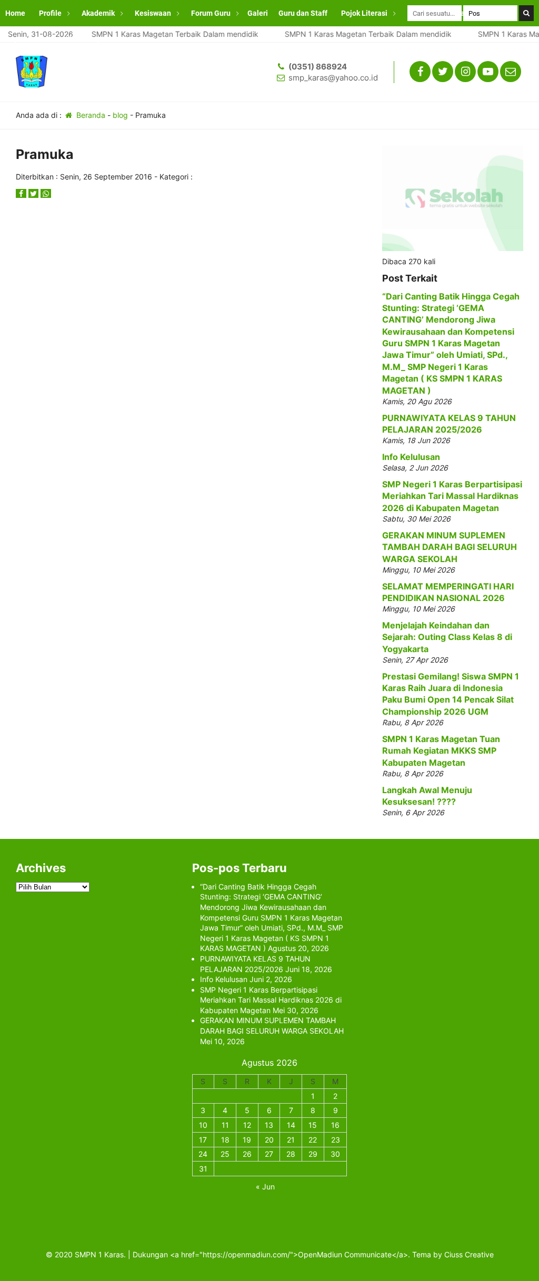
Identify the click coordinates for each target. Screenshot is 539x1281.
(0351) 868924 (317, 67)
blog (120, 115)
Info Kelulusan (411, 457)
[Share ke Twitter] (34, 193)
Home (15, 13)
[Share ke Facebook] (22, 193)
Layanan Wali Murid (38, 39)
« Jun (265, 1186)
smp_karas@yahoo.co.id (333, 78)
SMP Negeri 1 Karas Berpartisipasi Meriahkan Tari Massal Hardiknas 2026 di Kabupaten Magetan (452, 496)
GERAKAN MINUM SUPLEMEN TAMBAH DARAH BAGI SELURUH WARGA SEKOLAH (449, 547)
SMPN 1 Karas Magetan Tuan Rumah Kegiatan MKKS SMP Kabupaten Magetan (441, 751)
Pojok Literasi (364, 13)
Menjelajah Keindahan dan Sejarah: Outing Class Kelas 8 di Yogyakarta (447, 637)
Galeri (257, 13)
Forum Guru (211, 13)
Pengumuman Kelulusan (123, 39)
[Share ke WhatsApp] (46, 193)
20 (269, 1139)
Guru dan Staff (302, 13)
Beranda (89, 115)
